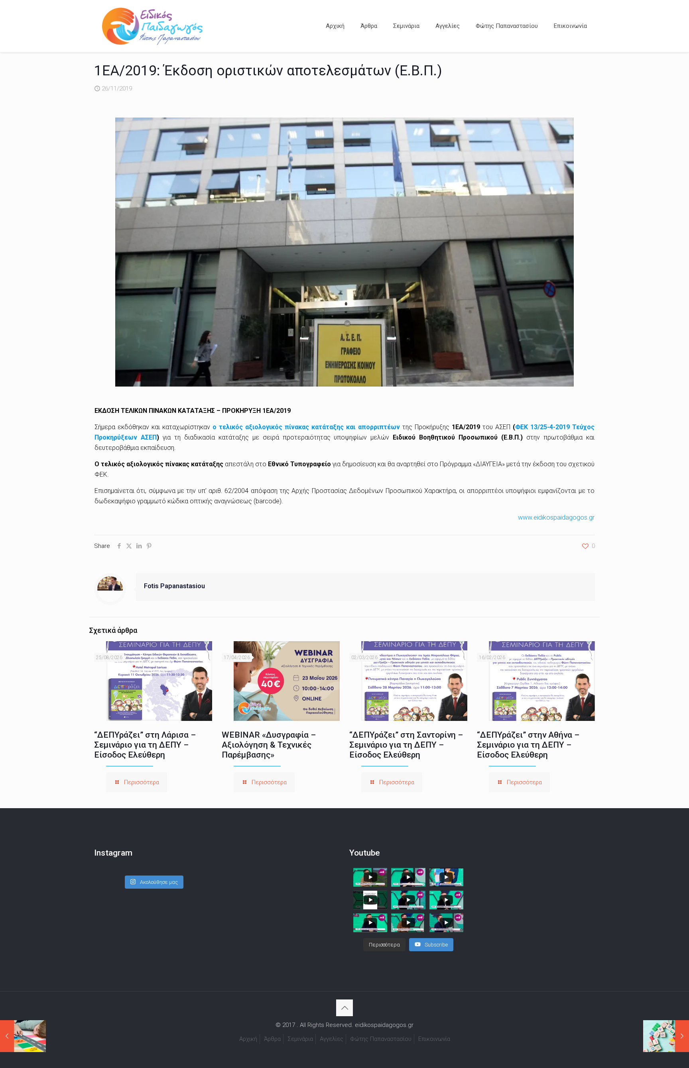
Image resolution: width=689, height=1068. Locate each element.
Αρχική (248, 1038)
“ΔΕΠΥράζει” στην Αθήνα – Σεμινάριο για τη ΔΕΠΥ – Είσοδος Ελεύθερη (528, 745)
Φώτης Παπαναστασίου (380, 1038)
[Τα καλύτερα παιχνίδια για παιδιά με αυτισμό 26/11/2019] (23, 1036)
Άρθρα (272, 1038)
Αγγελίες (331, 1038)
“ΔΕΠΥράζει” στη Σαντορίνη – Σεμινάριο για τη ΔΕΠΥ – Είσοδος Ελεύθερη (406, 745)
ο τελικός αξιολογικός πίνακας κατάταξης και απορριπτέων (306, 427)
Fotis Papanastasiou (174, 586)
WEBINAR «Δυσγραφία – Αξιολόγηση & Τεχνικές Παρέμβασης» (269, 745)
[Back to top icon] (344, 1007)
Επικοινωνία (434, 1038)
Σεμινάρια (300, 1038)
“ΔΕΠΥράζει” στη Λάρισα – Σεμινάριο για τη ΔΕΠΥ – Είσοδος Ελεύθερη (145, 745)
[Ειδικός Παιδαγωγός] (152, 26)
